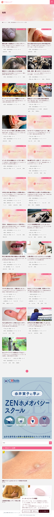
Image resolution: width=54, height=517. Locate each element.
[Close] (50, 497)
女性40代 (36, 173)
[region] (35, 505)
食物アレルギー (10, 303)
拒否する (35, 511)
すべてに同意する (44, 511)
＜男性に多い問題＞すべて (34, 79)
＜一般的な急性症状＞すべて (34, 166)
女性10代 (5, 141)
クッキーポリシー (42, 507)
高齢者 (17, 362)
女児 (35, 141)
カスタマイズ (26, 511)
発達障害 (38, 205)
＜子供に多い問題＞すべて (34, 104)
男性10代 (5, 237)
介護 (10, 362)
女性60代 (36, 333)
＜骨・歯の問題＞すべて (8, 266)
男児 (33, 111)
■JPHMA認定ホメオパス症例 (35, 109)
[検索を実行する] (50, 442)
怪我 (10, 51)
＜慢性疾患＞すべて (32, 200)
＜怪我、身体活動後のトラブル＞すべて (12, 49)
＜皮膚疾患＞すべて (7, 301)
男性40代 (48, 79)
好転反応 (46, 109)
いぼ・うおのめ (31, 303)
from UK (30, 141)
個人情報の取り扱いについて (11, 512)
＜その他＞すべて (7, 358)
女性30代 (30, 51)
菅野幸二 (38, 111)
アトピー (5, 205)
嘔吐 (35, 237)
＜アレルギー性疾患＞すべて (9, 294)
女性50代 (5, 51)
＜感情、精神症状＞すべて (9, 202)
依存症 (10, 205)
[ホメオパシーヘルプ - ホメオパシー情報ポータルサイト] (6, 2)
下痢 (38, 303)
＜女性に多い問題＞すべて (9, 136)
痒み (45, 173)
